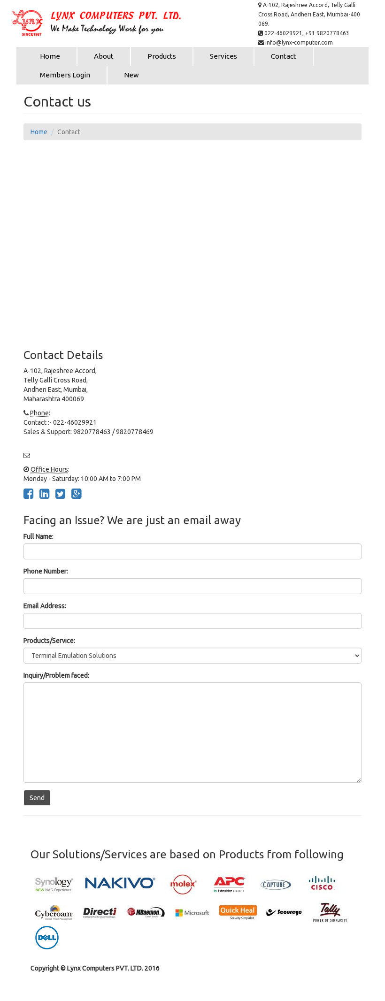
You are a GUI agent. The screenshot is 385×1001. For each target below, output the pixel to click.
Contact (283, 56)
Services (223, 56)
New (131, 75)
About (104, 56)
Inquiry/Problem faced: (56, 675)
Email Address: (44, 606)
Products (161, 56)
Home (50, 56)
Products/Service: (49, 640)
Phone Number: (45, 571)
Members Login (65, 75)
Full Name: (38, 536)
